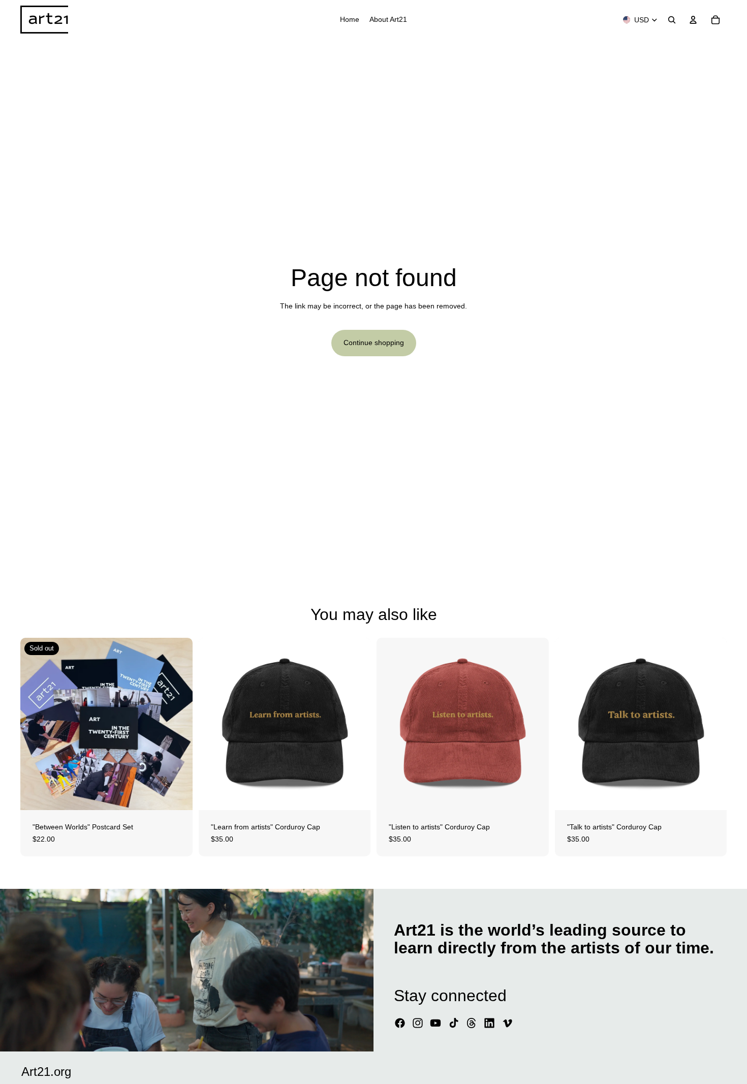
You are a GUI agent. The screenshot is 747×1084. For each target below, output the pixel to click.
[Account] (693, 20)
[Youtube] (435, 1023)
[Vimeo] (507, 1023)
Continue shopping (374, 342)
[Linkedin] (489, 1023)
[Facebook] (400, 1023)
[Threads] (471, 1023)
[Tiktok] (454, 1023)
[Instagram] (418, 1023)
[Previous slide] (35, 724)
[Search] (672, 20)
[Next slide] (177, 724)
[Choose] (355, 794)
